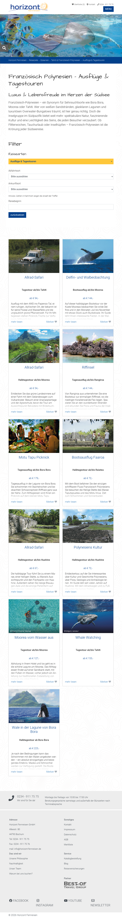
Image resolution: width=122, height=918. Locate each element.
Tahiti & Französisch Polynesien (65, 60)
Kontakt (91, 4)
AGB (66, 839)
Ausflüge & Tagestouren (23, 161)
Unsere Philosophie (18, 858)
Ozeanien (44, 60)
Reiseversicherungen (74, 868)
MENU (108, 9)
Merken (50, 321)
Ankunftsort (14, 183)
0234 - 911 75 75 (106, 4)
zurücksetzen (17, 214)
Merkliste (79, 4)
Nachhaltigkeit (16, 863)
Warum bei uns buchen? (21, 873)
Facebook (20, 900)
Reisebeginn (14, 201)
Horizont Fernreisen (17, 60)
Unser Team (15, 868)
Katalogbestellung (72, 858)
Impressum (69, 829)
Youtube (74, 900)
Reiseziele (33, 60)
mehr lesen (16, 321)
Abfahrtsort (14, 170)
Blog (66, 863)
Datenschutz (70, 834)
